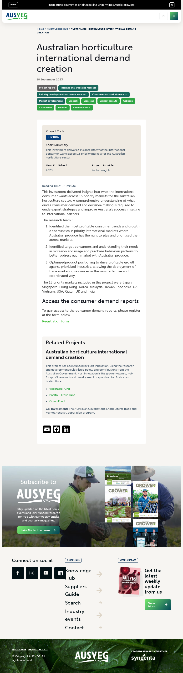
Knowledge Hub (57, 29)
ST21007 (54, 137)
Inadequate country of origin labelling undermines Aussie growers (91, 4)
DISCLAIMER (19, 649)
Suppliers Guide (75, 590)
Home (40, 29)
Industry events (74, 615)
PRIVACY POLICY (38, 649)
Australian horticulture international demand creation (86, 354)
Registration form (55, 321)
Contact (74, 628)
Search (73, 603)
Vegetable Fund (59, 388)
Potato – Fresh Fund (62, 395)
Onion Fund (57, 401)
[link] (18, 573)
